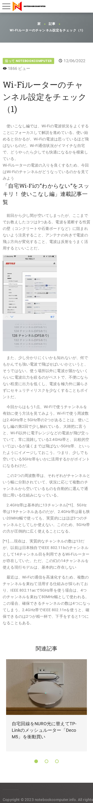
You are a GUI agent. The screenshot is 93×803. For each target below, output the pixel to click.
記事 (52, 24)
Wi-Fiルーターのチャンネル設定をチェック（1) (46, 30)
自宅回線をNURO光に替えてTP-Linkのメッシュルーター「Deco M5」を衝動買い (44, 730)
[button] (36, 761)
